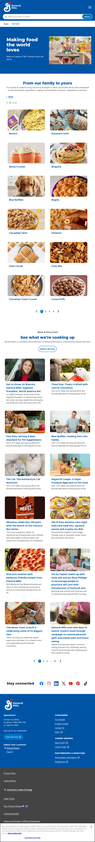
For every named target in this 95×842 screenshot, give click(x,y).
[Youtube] (70, 683)
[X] (63, 683)
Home (6, 24)
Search (87, 17)
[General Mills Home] (12, 7)
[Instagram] (49, 683)
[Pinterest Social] (78, 683)
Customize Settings (32, 838)
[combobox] (44, 16)
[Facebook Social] (41, 683)
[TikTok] (85, 683)
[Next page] (58, 311)
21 (55, 661)
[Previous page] (37, 311)
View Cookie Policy (15, 833)
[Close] (91, 826)
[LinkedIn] (56, 683)
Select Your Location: (15, 745)
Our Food (15, 24)
